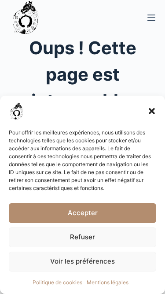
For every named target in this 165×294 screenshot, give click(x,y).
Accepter (83, 212)
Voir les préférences (82, 261)
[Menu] (151, 18)
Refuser (82, 237)
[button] (151, 111)
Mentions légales (107, 282)
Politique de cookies (57, 282)
